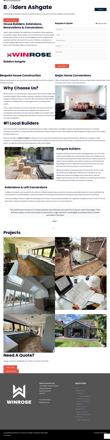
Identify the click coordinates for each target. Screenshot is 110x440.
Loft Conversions (82, 406)
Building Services (59, 9)
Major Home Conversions (73, 75)
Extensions (80, 404)
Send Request (62, 66)
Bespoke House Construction (20, 75)
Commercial (86, 9)
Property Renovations (83, 401)
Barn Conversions (82, 412)
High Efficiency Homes (83, 414)
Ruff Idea (104, 432)
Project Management (84, 396)
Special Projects (73, 9)
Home (49, 9)
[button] (101, 9)
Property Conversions (83, 398)
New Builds (80, 393)
